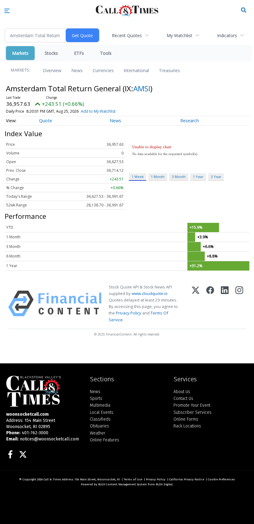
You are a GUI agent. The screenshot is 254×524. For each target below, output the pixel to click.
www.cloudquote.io (150, 293)
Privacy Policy (128, 313)
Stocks (51, 53)
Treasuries (169, 70)
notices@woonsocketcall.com (49, 439)
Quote (45, 120)
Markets (20, 53)
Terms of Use (133, 479)
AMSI (141, 88)
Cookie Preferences (221, 479)
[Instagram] (239, 303)
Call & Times (52, 479)
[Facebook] (210, 303)
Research (189, 120)
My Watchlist (179, 35)
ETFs (79, 53)
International (136, 70)
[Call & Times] (43, 391)
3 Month (179, 176)
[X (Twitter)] (195, 303)
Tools (106, 53)
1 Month (157, 176)
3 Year (216, 176)
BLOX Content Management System (122, 484)
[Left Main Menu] (7, 11)
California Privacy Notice (186, 479)
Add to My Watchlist (98, 111)
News (77, 70)
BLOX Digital (164, 484)
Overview (52, 70)
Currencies (103, 70)
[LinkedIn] (224, 303)
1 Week (138, 176)
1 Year (198, 176)
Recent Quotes (127, 35)
